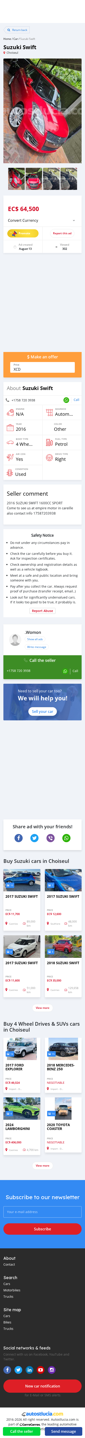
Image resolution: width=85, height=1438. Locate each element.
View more (42, 1008)
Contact (9, 1264)
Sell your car (42, 711)
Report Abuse (42, 611)
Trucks (8, 1296)
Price (16, 364)
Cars (6, 1284)
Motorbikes (11, 1290)
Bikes (7, 1322)
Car (15, 39)
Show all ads (35, 639)
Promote (24, 233)
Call (76, 400)
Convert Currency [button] (23, 220)
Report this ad (62, 233)
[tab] (42, 220)
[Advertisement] (42, 304)
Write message (36, 647)
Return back (19, 30)
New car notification (42, 1386)
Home (7, 39)
